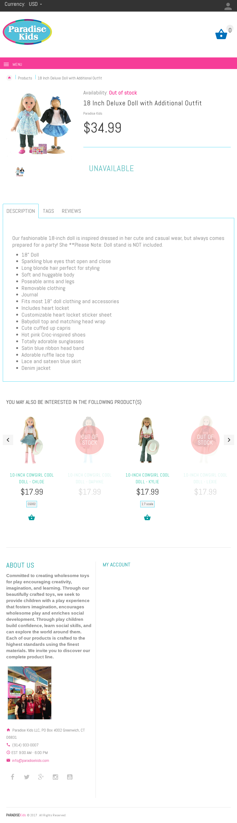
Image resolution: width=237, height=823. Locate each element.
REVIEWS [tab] (71, 210)
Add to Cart (31, 517)
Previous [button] (8, 440)
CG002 (32, 504)
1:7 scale (147, 504)
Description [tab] (20, 210)
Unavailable (111, 168)
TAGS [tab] (48, 210)
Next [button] (229, 440)
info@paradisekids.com (30, 760)
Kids (16, 815)
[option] (41, 124)
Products (25, 78)
